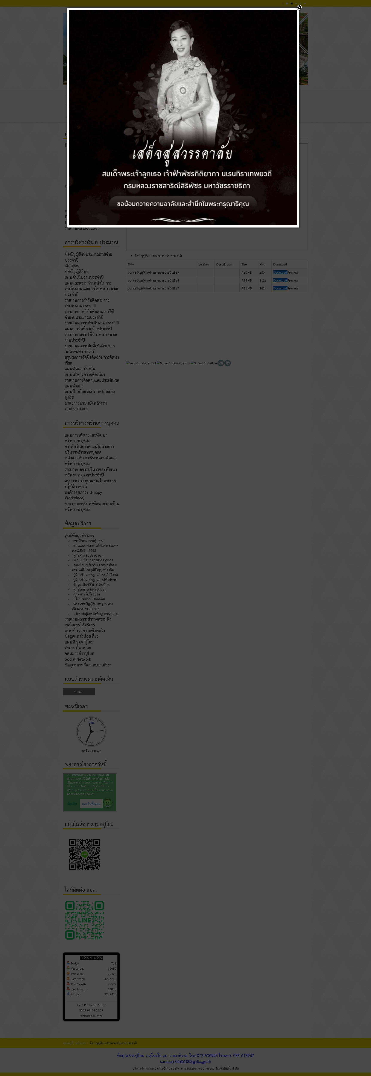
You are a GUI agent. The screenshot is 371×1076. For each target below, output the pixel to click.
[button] (299, 8)
